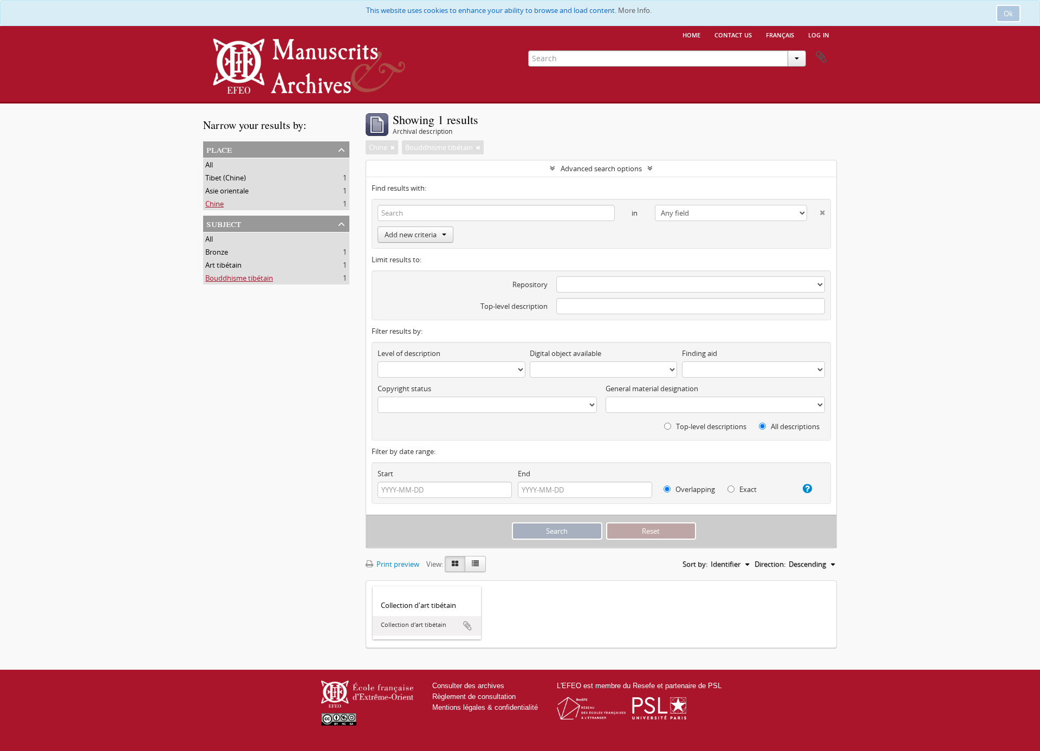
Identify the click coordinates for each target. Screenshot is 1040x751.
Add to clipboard (467, 625)
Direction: (770, 564)
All (209, 165)
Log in (818, 34)
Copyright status (404, 388)
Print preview (397, 564)
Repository (530, 284)
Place (219, 148)
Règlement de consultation (474, 696)
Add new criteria (411, 234)
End (524, 473)
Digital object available (565, 353)
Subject (223, 223)
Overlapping (694, 489)
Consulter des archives (468, 686)
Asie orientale (227, 191)
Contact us (733, 34)
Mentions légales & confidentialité (485, 707)
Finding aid (699, 353)
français (780, 34)
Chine (214, 204)
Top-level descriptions (710, 426)
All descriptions (794, 426)
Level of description (409, 353)
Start (385, 473)
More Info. (635, 10)
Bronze (216, 252)
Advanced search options (601, 168)
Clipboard (821, 57)
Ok (1008, 13)
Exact (747, 489)
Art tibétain (223, 265)
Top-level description (514, 306)
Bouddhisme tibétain (239, 278)
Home (691, 34)
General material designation (652, 388)
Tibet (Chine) (225, 178)
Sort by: (694, 564)
